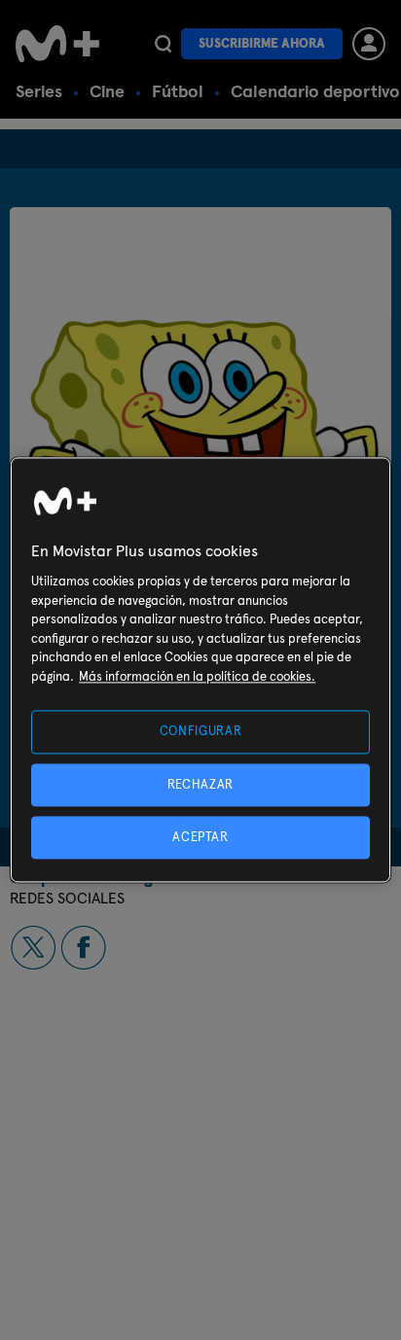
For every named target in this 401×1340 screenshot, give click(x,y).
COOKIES (349, 1196)
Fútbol (177, 91)
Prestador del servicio (88, 1196)
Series (39, 91)
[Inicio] (57, 43)
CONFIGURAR (201, 731)
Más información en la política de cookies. (197, 676)
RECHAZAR (200, 784)
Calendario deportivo (315, 91)
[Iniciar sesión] (368, 43)
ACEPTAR (200, 836)
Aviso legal (197, 1196)
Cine (107, 91)
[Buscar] (163, 44)
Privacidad (276, 1196)
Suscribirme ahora (262, 43)
